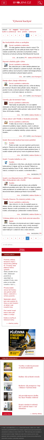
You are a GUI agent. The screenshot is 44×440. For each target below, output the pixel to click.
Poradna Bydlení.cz (9, 358)
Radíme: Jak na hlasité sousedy (29, 376)
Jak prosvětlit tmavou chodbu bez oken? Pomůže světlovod (28, 396)
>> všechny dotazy (36, 414)
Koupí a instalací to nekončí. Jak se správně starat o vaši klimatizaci (28, 406)
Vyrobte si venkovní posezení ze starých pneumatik (28, 367)
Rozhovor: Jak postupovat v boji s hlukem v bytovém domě (29, 386)
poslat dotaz (7, 414)
